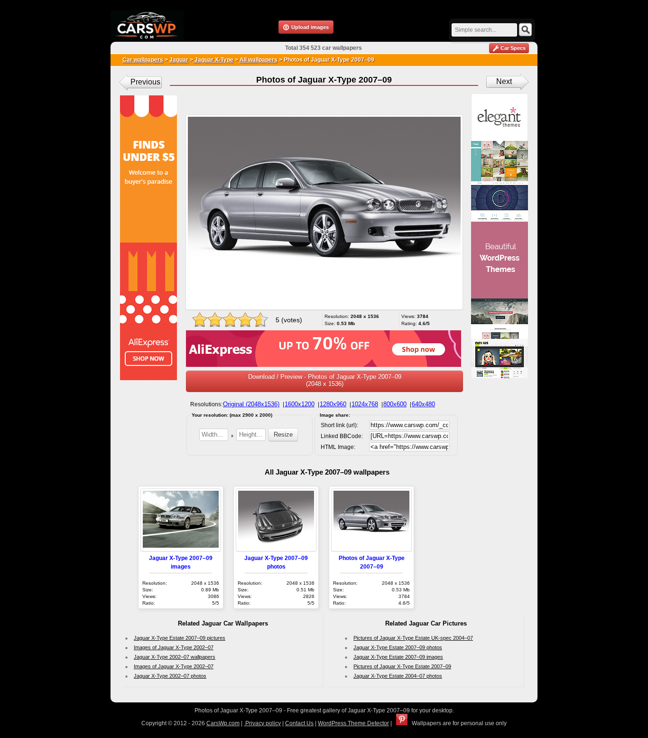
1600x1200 (300, 404)
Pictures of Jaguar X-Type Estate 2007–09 (402, 666)
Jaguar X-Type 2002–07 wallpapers (174, 657)
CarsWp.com (223, 723)
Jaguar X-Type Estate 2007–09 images (398, 657)
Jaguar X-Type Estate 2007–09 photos (397, 647)
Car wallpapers (142, 59)
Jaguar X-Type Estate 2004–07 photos (397, 676)
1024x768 (365, 404)
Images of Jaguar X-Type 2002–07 (173, 647)
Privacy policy (262, 723)
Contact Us (299, 723)
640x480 (423, 404)
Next (504, 81)
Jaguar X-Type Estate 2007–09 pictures (179, 638)
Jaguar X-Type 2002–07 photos (170, 676)
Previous (145, 82)
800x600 (395, 404)
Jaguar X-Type (213, 59)
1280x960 (333, 404)
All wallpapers (259, 59)
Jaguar (178, 59)
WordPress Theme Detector (353, 723)
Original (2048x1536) (251, 404)
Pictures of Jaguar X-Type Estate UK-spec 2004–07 (413, 638)
